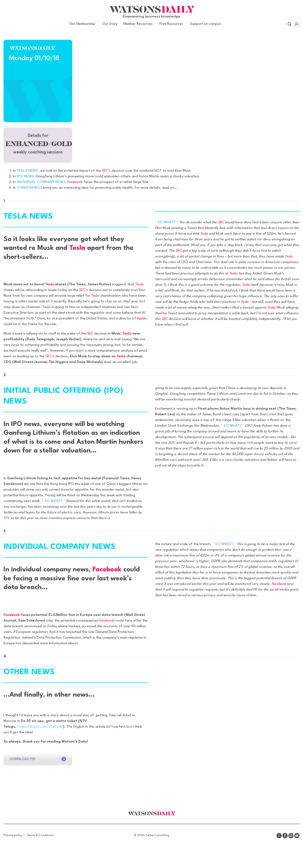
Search (290, 24)
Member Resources (137, 24)
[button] (38, 145)
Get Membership (82, 24)
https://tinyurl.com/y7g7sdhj (40, 727)
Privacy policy (13, 835)
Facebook (75, 182)
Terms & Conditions (40, 835)
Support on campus (205, 24)
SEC (105, 171)
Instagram (291, 835)
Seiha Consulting (157, 835)
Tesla (77, 248)
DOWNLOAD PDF (23, 759)
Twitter (279, 835)
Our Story (109, 24)
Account (296, 24)
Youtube (296, 835)
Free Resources (171, 24)
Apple (141, 318)
